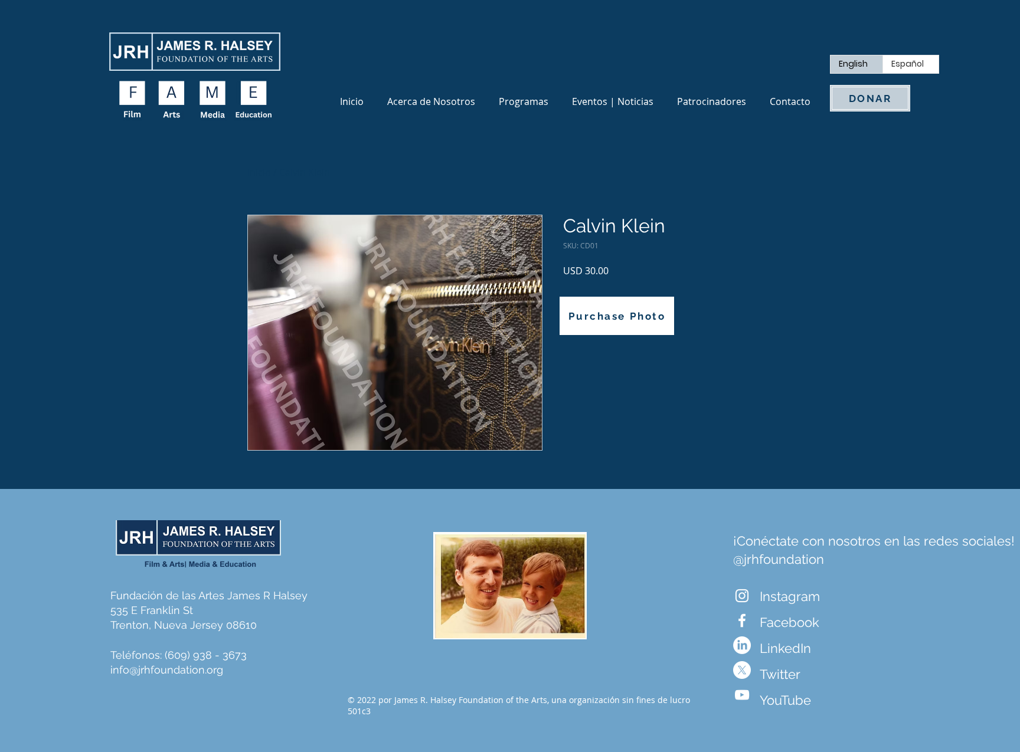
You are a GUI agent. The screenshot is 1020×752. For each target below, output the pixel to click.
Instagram (790, 596)
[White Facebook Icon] (742, 620)
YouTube (785, 700)
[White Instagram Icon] (742, 596)
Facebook (789, 622)
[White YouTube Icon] (742, 695)
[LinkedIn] (742, 645)
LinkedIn (785, 648)
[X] (742, 670)
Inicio (259, 172)
